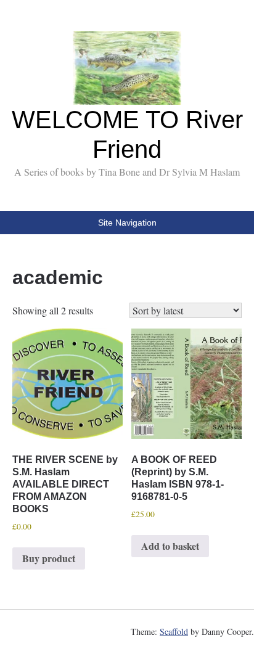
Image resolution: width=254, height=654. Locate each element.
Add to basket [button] (170, 546)
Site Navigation (127, 222)
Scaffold (174, 631)
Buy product (48, 558)
